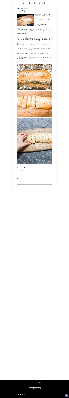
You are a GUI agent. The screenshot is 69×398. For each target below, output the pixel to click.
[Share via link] (24, 167)
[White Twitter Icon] (20, 394)
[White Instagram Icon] (16, 394)
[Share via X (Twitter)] (19, 167)
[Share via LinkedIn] (22, 167)
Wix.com (52, 387)
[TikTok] (22, 394)
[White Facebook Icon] (18, 394)
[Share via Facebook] (17, 167)
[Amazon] (24, 394)
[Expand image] (34, 77)
